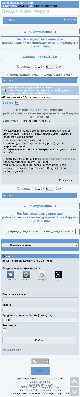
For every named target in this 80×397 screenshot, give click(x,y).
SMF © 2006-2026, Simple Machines (40, 387)
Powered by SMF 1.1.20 (40, 384)
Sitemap (57, 390)
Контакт (40, 370)
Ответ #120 (11, 121)
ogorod (8, 102)
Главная (11, 20)
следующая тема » (57, 74)
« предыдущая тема (22, 74)
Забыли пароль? (11, 350)
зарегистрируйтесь (46, 5)
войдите (23, 5)
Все (58, 66)
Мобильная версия (40, 382)
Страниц (23, 66)
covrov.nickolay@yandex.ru (58, 158)
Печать (8, 80)
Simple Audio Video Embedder (35, 390)
